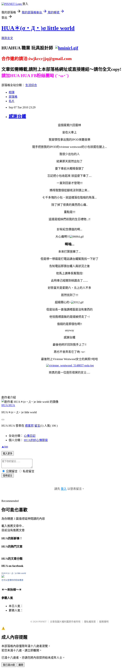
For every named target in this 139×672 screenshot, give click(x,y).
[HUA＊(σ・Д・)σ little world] (2, 576)
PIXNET (42, 621)
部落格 (13, 96)
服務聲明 (104, 621)
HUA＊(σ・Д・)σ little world (38, 28)
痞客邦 (29, 425)
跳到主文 (7, 38)
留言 (37, 425)
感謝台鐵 (17, 116)
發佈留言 (7, 475)
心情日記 (29, 435)
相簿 (11, 92)
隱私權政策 (90, 621)
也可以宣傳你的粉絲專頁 (12, 580)
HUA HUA (8, 405)
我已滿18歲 (9, 664)
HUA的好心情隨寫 (36, 440)
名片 (11, 101)
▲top (4, 446)
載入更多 (7, 453)
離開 (20, 664)
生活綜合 (31, 85)
